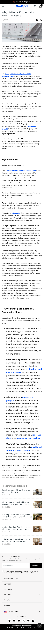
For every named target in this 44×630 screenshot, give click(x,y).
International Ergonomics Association (20, 170)
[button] (22, 578)
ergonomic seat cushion (29, 438)
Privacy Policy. (29, 572)
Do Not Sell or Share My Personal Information (22, 628)
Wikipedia (16, 213)
